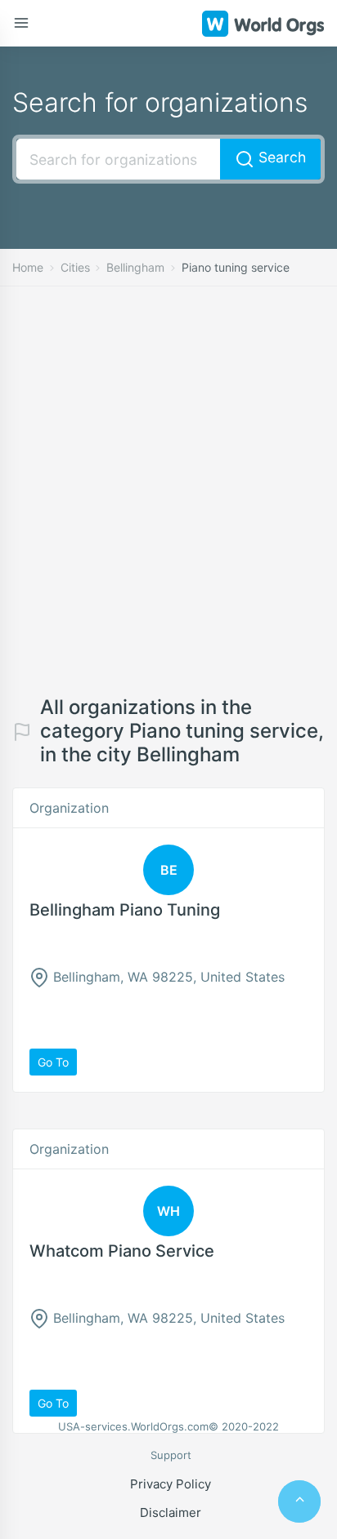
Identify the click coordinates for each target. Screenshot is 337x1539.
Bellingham (135, 267)
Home (27, 267)
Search (280, 157)
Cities (75, 267)
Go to (53, 1062)
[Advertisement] (168, 503)
